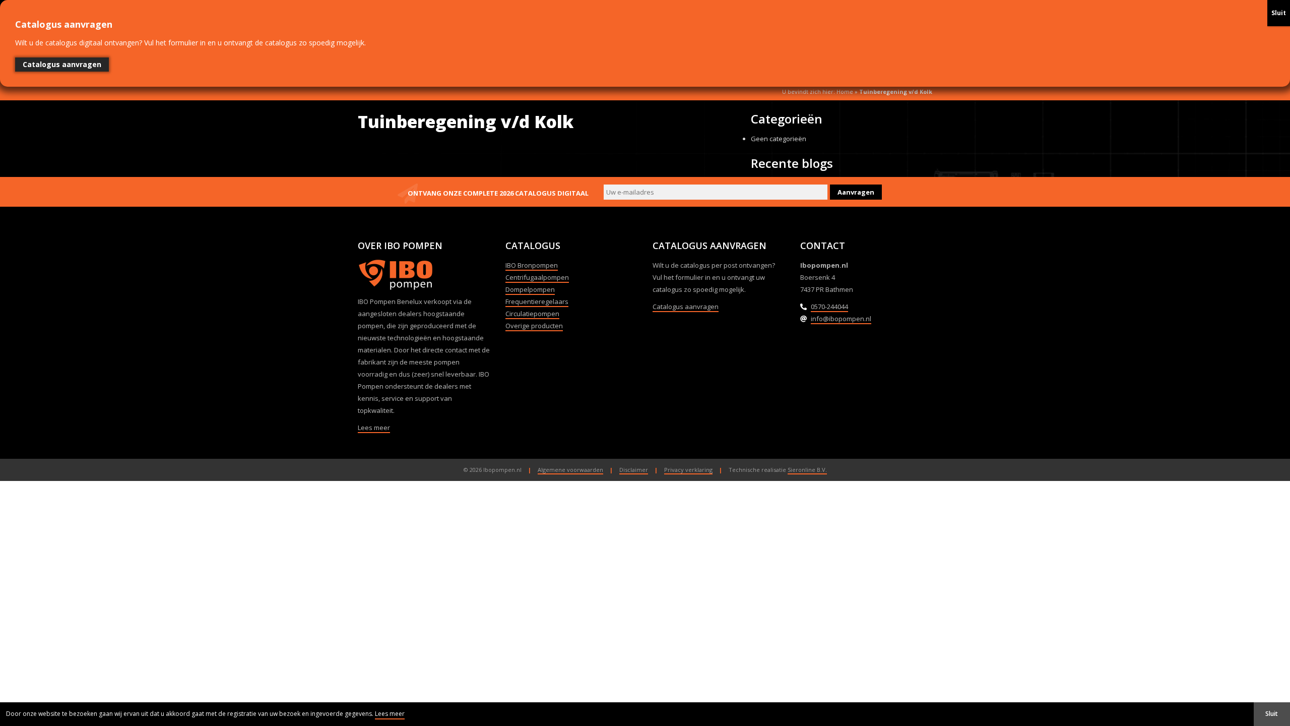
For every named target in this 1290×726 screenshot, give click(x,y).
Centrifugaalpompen (537, 277)
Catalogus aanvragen (686, 306)
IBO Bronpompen (531, 265)
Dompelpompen (530, 289)
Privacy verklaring (688, 469)
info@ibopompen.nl (841, 318)
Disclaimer (633, 469)
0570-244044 (829, 306)
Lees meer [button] (390, 713)
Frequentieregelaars (536, 301)
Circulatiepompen (532, 313)
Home (844, 91)
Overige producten (534, 325)
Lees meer (374, 427)
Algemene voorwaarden (570, 469)
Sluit (1278, 13)
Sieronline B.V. (807, 469)
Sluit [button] (1271, 713)
